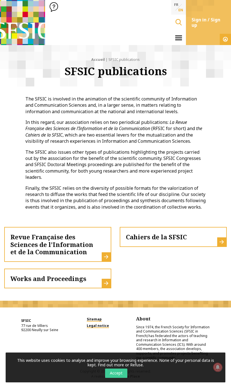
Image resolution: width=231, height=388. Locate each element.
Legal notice (98, 325)
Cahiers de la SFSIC (156, 237)
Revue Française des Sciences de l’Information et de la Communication (51, 244)
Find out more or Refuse (120, 364)
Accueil (98, 59)
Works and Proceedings (48, 278)
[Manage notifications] (217, 367)
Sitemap (94, 319)
